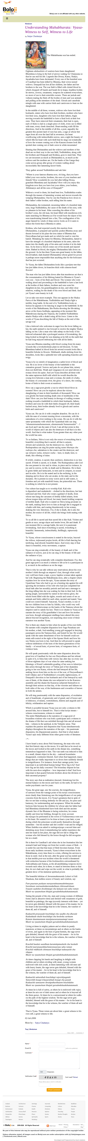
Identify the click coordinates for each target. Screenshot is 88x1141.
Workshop (34, 1119)
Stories (60, 1117)
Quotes (47, 1114)
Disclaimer (76, 1124)
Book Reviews (61, 1103)
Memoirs (34, 1111)
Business (8, 1106)
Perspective (9, 1114)
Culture (60, 1106)
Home (60, 1124)
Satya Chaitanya (34, 36)
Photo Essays (22, 1114)
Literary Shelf (22, 1111)
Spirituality (35, 1117)
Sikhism (8, 1117)
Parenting (60, 1111)
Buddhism (73, 1103)
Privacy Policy (66, 1126)
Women (21, 1119)
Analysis (8, 1103)
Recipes (73, 1114)
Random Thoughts (62, 1114)
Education (73, 1106)
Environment (9, 1109)
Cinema (34, 1106)
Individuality (9, 1111)
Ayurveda (47, 1103)
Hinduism (28, 24)
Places (33, 1114)
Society (21, 1117)
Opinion (47, 1111)
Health (33, 1109)
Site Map (82, 1126)
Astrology (34, 1103)
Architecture (22, 1103)
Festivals (21, 1109)
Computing (48, 1106)
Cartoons (21, 1106)
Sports (46, 1117)
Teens (72, 1117)
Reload (75, 1077)
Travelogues (9, 1119)
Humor (73, 1109)
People (73, 1111)
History (60, 1109)
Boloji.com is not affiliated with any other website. (67, 14)
